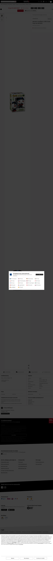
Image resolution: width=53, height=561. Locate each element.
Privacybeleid (21, 544)
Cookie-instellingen (40, 543)
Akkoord (12, 558)
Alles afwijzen (26, 558)
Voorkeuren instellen (40, 558)
